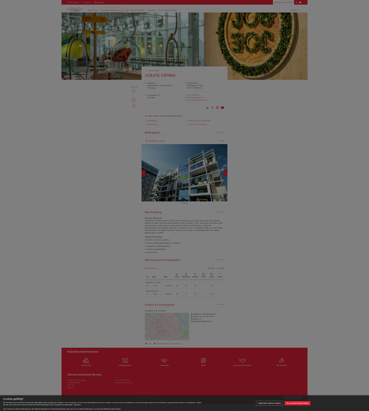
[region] (184, 403)
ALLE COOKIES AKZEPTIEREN (297, 403)
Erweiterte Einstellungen (269, 403)
